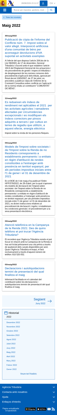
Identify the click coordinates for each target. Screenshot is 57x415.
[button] (52, 3)
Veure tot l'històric (28, 374)
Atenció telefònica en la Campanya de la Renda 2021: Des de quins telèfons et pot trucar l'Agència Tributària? (27, 229)
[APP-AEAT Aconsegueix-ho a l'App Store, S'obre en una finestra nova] (41, 409)
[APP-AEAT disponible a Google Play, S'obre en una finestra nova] (30, 409)
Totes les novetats (13, 17)
